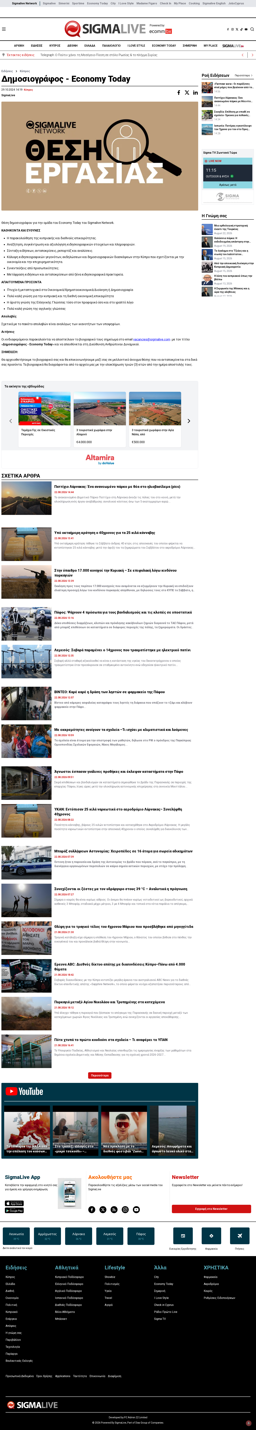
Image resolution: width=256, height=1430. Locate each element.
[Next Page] (189, 421)
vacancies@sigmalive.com (151, 339)
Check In (165, 3)
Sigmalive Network (24, 3)
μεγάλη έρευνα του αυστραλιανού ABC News (142, 980)
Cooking (194, 3)
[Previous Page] (10, 421)
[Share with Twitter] (187, 92)
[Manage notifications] (248, 1423)
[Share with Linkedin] (195, 92)
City (113, 3)
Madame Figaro (147, 3)
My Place (180, 3)
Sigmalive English (214, 3)
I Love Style (126, 3)
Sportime (78, 3)
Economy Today (97, 3)
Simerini (64, 3)
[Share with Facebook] (178, 92)
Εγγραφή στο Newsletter (211, 1209)
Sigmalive (49, 3)
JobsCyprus (236, 3)
